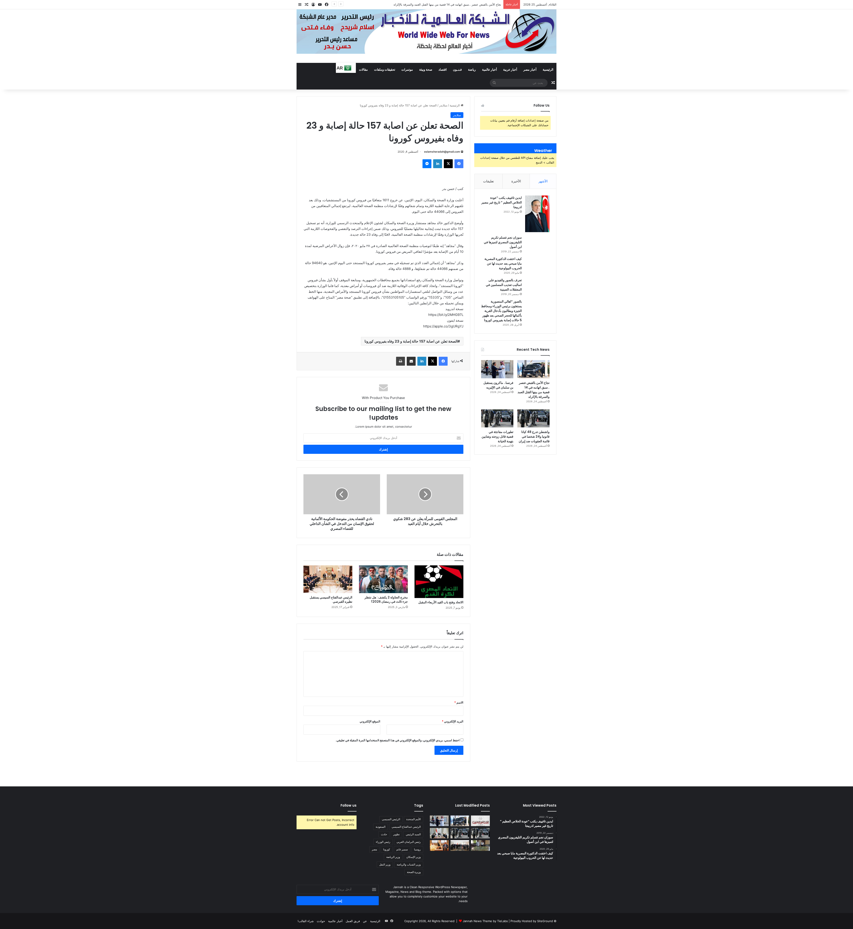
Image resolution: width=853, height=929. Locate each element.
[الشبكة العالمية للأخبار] (426, 31)
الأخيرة (516, 181)
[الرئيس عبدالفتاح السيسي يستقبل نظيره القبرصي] (327, 579)
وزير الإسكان (413, 857)
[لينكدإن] (437, 163)
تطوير (396, 834)
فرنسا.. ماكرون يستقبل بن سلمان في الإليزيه (498, 385)
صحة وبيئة (425, 69)
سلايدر (443, 105)
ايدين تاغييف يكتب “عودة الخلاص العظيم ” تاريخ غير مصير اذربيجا (501, 202)
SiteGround (545, 921)
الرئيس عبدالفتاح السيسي (406, 826)
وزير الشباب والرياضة (409, 864)
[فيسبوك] (458, 163)
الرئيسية (548, 69)
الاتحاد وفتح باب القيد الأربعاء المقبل (440, 602)
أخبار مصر (529, 69)
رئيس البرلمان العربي (409, 841)
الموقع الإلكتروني (370, 721)
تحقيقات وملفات (384, 69)
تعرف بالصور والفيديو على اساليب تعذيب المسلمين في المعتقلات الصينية (504, 285)
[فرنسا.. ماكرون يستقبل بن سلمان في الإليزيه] (497, 369)
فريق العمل (353, 921)
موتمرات (407, 69)
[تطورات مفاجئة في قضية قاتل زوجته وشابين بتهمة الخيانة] (497, 418)
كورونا (386, 849)
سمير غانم (402, 849)
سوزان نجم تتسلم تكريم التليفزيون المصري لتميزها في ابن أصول (503, 242)
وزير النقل (385, 864)
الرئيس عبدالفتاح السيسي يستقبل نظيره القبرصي (331, 599)
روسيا (417, 849)
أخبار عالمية (489, 69)
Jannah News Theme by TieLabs (485, 921)
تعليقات (488, 181)
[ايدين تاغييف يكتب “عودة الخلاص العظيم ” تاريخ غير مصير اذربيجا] (537, 213)
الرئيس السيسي (391, 819)
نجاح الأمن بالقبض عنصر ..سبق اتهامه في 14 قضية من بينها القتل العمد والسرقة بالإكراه (534, 390)
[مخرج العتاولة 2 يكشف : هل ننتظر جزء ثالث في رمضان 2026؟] (383, 579)
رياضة (472, 69)
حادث (384, 834)
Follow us (349, 805)
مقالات (363, 69)
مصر (374, 849)
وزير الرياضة (393, 857)
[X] (448, 163)
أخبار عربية (510, 69)
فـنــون (457, 69)
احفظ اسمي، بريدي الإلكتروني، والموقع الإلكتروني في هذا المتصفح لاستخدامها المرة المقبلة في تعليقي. (398, 740)
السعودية (380, 826)
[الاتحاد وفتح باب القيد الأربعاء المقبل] (439, 581)
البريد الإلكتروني (452, 721)
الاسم (458, 702)
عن (365, 921)
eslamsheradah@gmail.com (442, 151)
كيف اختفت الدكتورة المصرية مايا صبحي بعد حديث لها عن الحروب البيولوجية (503, 263)
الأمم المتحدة (413, 819)
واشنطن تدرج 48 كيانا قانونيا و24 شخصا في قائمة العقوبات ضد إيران (534, 436)
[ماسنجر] (427, 163)
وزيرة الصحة (414, 872)
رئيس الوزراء (383, 841)
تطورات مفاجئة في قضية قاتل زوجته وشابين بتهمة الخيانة (497, 436)
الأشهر (543, 181)
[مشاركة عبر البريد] (411, 361)
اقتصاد (442, 69)
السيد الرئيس (413, 834)
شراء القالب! (306, 921)
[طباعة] (400, 361)
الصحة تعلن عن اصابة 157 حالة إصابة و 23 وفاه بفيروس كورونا (411, 341)
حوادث (321, 921)
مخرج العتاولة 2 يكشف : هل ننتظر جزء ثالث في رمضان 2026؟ (386, 599)
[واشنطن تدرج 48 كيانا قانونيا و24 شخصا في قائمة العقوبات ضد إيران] (533, 418)
